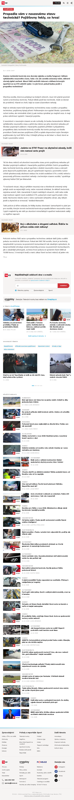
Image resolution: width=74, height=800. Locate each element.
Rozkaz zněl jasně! (25, 750)
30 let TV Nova (42, 784)
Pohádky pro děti (24, 773)
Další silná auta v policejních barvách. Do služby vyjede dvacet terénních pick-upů (50, 701)
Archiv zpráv (6, 770)
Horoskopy (58, 736)
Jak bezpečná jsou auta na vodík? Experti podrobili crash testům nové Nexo (47, 629)
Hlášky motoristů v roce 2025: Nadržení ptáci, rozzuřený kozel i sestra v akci (44, 437)
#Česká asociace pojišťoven (25, 346)
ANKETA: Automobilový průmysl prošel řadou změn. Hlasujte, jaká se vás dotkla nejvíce (46, 641)
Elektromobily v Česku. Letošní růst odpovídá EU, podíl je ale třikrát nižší (46, 533)
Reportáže (22, 753)
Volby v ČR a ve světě (9, 736)
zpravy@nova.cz (11, 783)
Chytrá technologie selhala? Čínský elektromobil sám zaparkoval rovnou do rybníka (43, 665)
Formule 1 (22, 781)
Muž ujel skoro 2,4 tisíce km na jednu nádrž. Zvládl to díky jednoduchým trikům (45, 401)
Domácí (24, 446)
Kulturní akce (59, 748)
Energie (4, 748)
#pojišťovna (8, 346)
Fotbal (39, 736)
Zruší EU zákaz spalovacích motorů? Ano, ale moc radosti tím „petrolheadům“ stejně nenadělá (45, 653)
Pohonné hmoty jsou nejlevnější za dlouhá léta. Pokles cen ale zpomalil (45, 425)
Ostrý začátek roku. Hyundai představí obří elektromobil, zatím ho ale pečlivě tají (45, 557)
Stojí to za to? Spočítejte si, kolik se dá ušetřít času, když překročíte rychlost (24, 376)
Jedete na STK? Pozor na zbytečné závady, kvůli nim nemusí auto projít (46, 149)
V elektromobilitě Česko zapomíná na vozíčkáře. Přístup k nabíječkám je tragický (45, 581)
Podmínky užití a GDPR (44, 773)
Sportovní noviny (24, 747)
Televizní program (42, 779)
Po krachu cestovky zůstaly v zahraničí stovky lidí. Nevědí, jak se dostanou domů (60, 326)
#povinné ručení (44, 346)
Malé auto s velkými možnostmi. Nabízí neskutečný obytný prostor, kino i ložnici (47, 461)
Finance (4, 745)
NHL (38, 748)
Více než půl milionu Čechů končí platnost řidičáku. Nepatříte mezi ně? (42, 485)
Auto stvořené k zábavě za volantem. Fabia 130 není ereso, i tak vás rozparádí (50, 495)
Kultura (4, 751)
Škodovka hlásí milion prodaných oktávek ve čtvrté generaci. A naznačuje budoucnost (42, 545)
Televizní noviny (24, 736)
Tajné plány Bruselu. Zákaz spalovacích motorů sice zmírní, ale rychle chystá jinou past (45, 689)
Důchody (5, 739)
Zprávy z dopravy (60, 739)
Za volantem (27, 434)
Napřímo (22, 739)
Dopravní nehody (60, 742)
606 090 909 (9, 780)
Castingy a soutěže (43, 781)
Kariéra (39, 776)
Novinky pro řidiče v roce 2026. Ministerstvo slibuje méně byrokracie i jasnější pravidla (44, 509)
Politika (4, 742)
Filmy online (23, 770)
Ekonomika (26, 422)
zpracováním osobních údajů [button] (40, 280)
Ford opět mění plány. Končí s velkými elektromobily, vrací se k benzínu (46, 593)
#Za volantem (9, 349)
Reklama (40, 767)
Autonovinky (35, 458)
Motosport (22, 779)
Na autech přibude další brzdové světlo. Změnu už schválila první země (45, 413)
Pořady (21, 767)
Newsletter (5, 776)
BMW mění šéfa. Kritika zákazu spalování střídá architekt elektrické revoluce (50, 713)
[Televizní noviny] (9, 299)
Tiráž (3, 773)
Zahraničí (25, 410)
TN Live (57, 3)
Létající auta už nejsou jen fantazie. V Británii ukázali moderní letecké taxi (43, 677)
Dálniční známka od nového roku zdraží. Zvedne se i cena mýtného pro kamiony (45, 449)
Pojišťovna (8, 9)
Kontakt (39, 770)
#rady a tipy (56, 346)
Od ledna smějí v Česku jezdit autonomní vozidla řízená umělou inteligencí (44, 521)
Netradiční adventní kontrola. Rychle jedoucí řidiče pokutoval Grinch (42, 569)
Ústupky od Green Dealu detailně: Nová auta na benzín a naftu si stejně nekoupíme (45, 605)
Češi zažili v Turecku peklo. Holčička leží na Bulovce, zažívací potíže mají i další (36, 326)
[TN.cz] (5, 3)
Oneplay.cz (52, 299)
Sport (21, 776)
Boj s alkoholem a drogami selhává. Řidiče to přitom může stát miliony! (44, 225)
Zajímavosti (26, 398)
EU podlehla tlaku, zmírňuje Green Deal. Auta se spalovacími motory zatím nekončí (46, 617)
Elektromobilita (28, 530)
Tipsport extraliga (42, 745)
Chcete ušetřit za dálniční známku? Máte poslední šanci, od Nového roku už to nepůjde (46, 473)
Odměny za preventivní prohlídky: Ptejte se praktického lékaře (12, 325)
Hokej (39, 742)
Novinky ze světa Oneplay (27, 784)
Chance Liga (41, 739)
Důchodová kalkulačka (62, 745)
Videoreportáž (27, 518)
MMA (38, 751)
